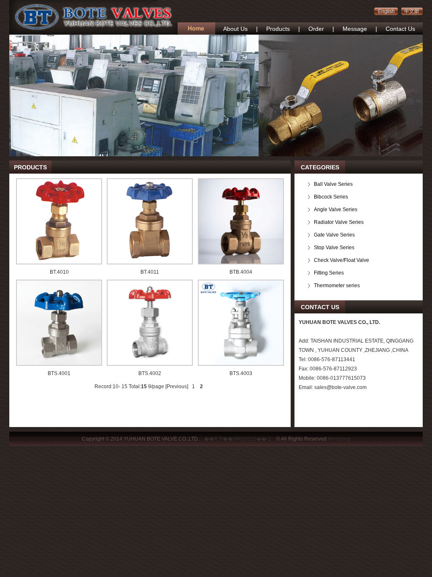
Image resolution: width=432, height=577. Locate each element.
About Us (235, 28)
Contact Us (400, 28)
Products (278, 28)
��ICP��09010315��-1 (237, 439)
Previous (177, 386)
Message (355, 28)
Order (316, 28)
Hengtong (339, 439)
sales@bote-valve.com (340, 387)
